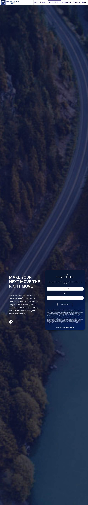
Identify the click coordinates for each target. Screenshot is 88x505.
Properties (44, 3)
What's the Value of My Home (71, 2)
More (83, 3)
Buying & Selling (55, 3)
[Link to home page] (11, 2)
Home (36, 2)
